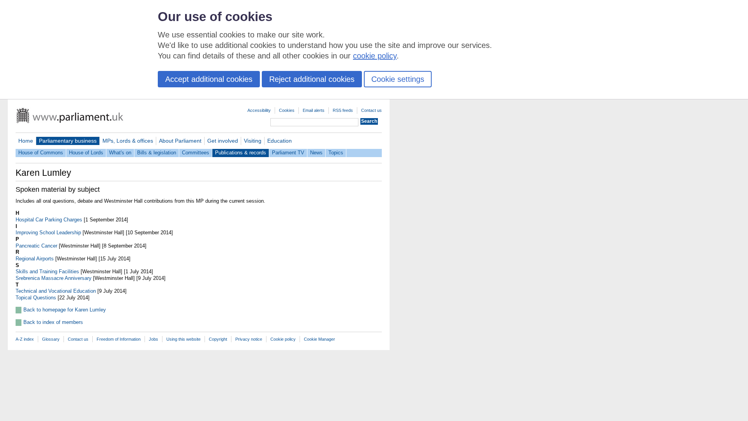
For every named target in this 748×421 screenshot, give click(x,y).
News (316, 153)
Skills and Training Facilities (47, 271)
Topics (335, 153)
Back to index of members (53, 322)
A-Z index (25, 339)
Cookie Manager (319, 339)
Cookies (287, 110)
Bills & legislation (156, 153)
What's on (120, 153)
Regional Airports (35, 259)
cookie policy (375, 55)
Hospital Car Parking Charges (49, 220)
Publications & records (240, 153)
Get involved (222, 141)
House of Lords (86, 153)
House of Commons (40, 153)
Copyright (218, 339)
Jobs (153, 339)
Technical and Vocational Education (56, 291)
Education (279, 141)
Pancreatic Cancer (36, 246)
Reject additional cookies (312, 79)
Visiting (252, 141)
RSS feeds (343, 110)
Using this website (183, 339)
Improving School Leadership (48, 232)
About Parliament (180, 141)
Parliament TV (288, 153)
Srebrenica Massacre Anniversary (54, 278)
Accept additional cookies (208, 79)
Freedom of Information (119, 339)
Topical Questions (36, 298)
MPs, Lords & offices (127, 141)
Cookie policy (283, 339)
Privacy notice (248, 339)
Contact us (371, 110)
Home (25, 141)
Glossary (51, 339)
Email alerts (314, 110)
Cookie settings (397, 79)
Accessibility (259, 110)
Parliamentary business (68, 141)
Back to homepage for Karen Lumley (64, 310)
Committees (195, 153)
